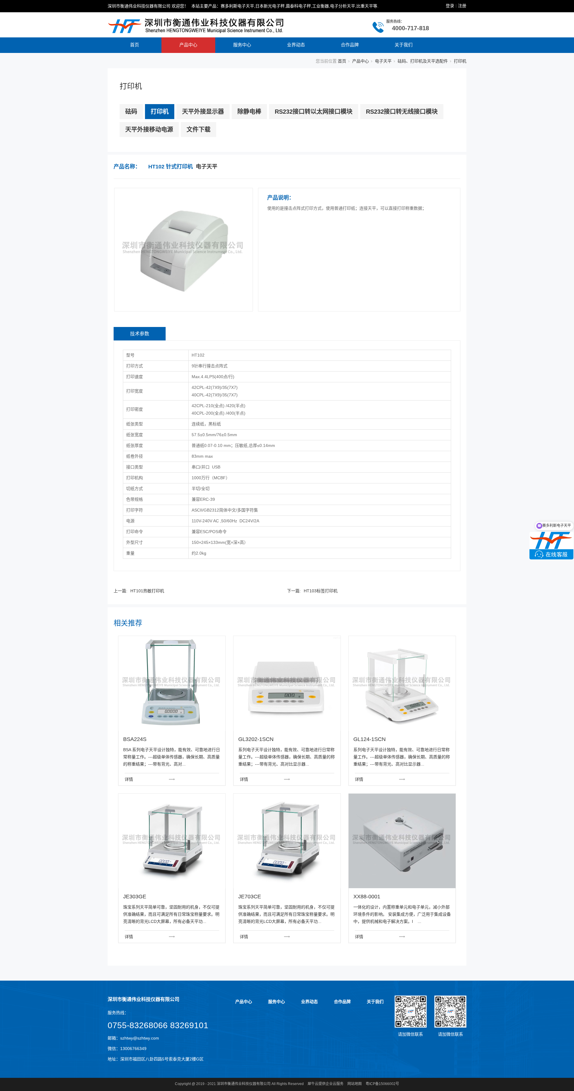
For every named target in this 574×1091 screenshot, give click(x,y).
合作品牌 (350, 44)
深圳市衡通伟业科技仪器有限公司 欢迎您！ (148, 6)
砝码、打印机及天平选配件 (423, 61)
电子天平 (383, 61)
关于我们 (404, 44)
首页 (134, 44)
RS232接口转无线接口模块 (402, 111)
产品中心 (188, 44)
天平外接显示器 (203, 111)
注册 (462, 5)
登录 (450, 5)
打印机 (460, 61)
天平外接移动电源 (149, 129)
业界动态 (296, 44)
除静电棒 (249, 111)
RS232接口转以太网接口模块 (313, 111)
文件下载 (198, 129)
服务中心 (242, 44)
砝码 (131, 111)
